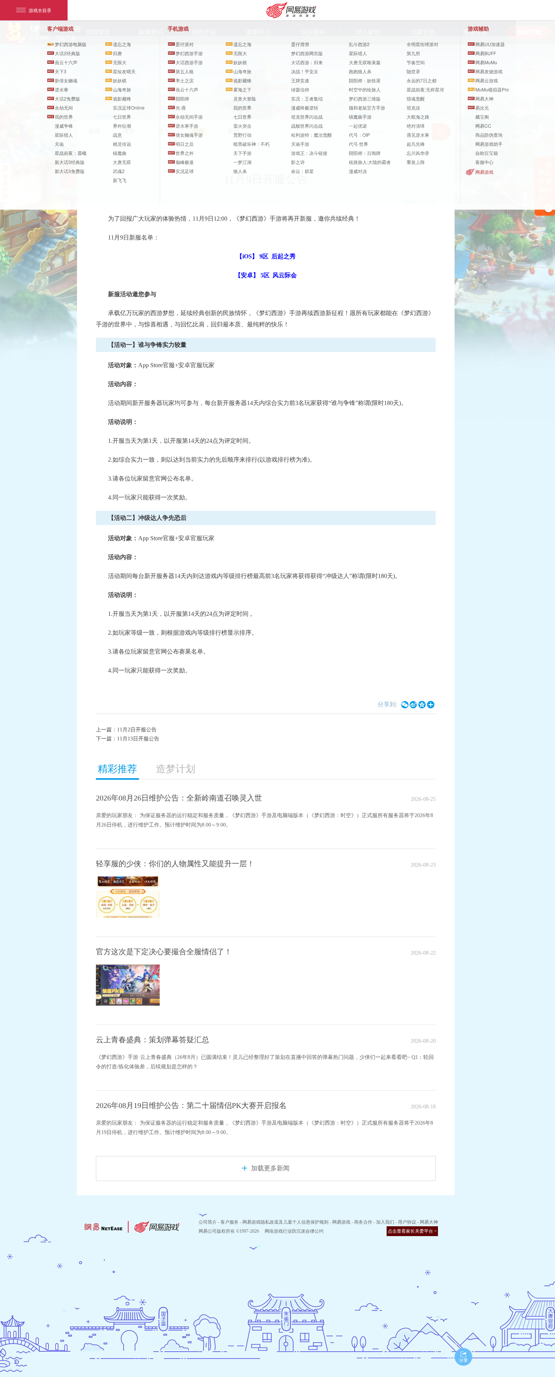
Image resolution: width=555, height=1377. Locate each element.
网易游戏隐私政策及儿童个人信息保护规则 (285, 1222)
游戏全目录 (40, 10)
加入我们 (385, 1222)
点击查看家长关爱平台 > (412, 1231)
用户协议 (407, 1222)
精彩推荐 (117, 768)
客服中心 (484, 162)
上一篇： (126, 730)
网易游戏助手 (489, 144)
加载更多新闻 (270, 1168)
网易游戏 (484, 171)
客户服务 (229, 1222)
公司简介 (208, 1222)
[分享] (463, 1357)
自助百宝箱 (486, 153)
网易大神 (429, 1222)
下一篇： (127, 739)
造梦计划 (175, 768)
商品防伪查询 (489, 134)
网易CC (483, 125)
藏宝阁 (482, 116)
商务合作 (363, 1222)
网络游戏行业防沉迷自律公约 (294, 1231)
